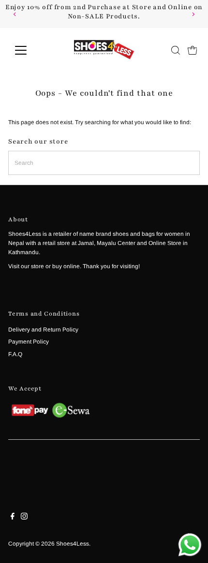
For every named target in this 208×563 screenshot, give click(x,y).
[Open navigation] (31, 50)
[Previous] (15, 14)
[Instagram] (24, 517)
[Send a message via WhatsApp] (190, 545)
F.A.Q (15, 354)
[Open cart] (192, 50)
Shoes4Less (72, 543)
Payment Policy (28, 341)
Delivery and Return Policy (43, 329)
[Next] (193, 14)
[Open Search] (175, 50)
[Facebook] (12, 517)
